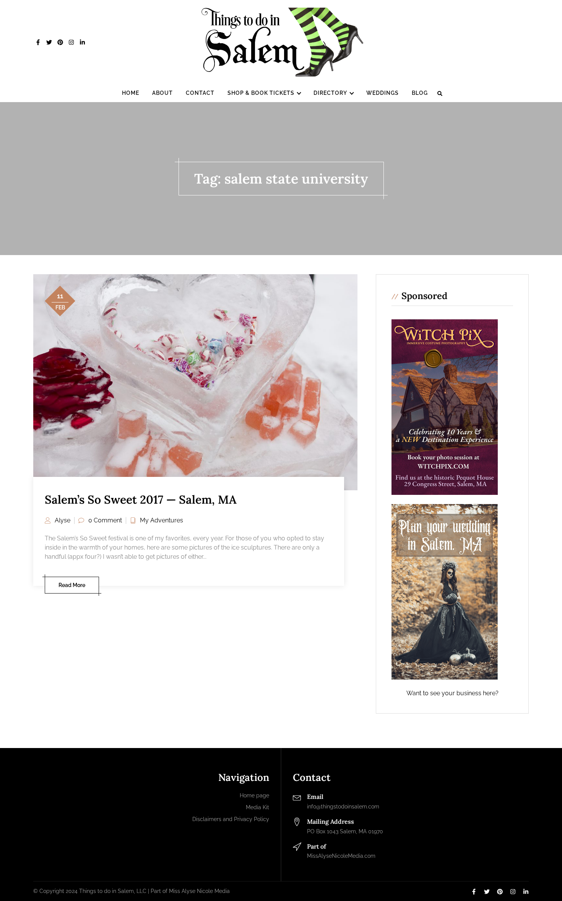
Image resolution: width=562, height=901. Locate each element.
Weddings (382, 93)
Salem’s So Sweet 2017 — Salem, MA (141, 499)
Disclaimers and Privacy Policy (230, 819)
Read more (71, 585)
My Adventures (161, 520)
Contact (200, 93)
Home (130, 93)
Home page (254, 795)
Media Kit (257, 807)
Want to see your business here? (452, 693)
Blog (420, 93)
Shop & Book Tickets (260, 93)
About (162, 93)
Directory (330, 93)
